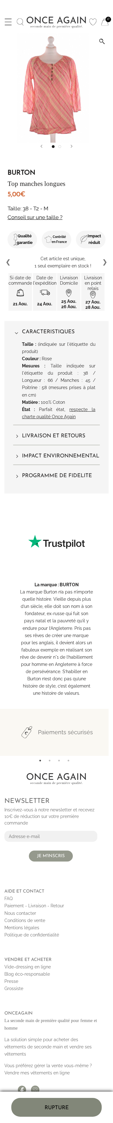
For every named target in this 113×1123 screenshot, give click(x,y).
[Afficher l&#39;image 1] (53, 146)
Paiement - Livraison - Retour (34, 905)
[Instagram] (35, 1087)
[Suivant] (72, 146)
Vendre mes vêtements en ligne (37, 1072)
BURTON (69, 584)
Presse (11, 981)
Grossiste (13, 988)
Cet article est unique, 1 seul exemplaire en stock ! (56, 262)
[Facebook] (22, 1087)
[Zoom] (102, 41)
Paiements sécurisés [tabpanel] (65, 732)
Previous (8, 262)
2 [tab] (49, 760)
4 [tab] (68, 760)
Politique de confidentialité (31, 934)
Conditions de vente (24, 920)
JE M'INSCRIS (51, 856)
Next (104, 262)
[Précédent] (41, 146)
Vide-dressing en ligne (27, 966)
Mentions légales (21, 927)
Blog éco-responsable (27, 974)
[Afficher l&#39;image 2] (59, 146)
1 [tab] (40, 760)
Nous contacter (20, 913)
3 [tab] (59, 760)
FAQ (8, 898)
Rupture (57, 1107)
